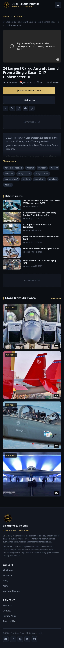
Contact (7, 610)
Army (5, 585)
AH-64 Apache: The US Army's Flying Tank (39, 261)
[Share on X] (12, 108)
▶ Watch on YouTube (29, 90)
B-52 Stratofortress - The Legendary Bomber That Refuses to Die (39, 213)
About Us (7, 605)
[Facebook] (13, 639)
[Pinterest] (20, 639)
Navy (5, 580)
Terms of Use (9, 621)
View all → (56, 298)
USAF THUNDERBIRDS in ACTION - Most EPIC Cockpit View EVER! (41, 201)
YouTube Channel (11, 591)
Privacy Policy (9, 615)
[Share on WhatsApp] (18, 108)
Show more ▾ (9, 161)
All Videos (8, 570)
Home (6, 16)
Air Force (18, 16)
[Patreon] (27, 639)
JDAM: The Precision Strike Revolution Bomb (41, 237)
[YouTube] (6, 639)
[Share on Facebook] (5, 108)
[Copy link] (32, 108)
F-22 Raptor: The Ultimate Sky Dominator (37, 225)
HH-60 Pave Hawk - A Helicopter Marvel (41, 248)
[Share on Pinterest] (25, 108)
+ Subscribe (28, 99)
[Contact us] (34, 639)
